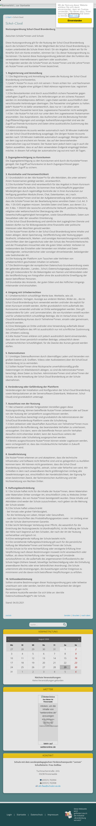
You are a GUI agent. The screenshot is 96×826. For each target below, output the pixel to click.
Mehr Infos (74, 15)
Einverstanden (75, 20)
